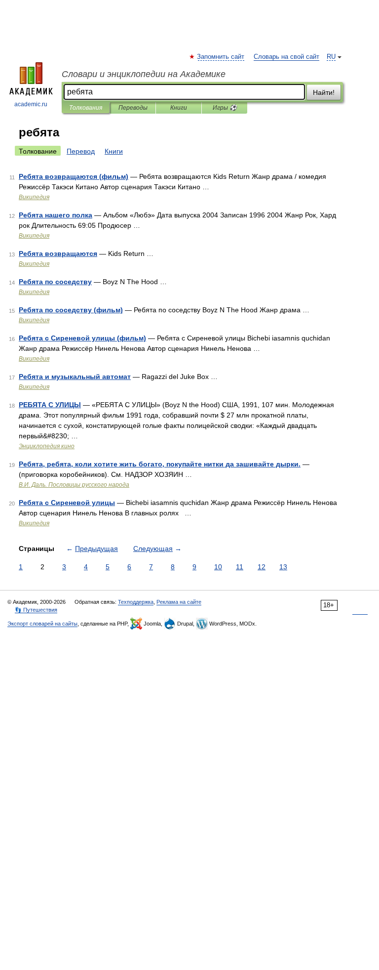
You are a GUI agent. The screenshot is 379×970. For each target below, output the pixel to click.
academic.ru (30, 104)
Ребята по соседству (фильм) (71, 310)
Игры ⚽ (225, 107)
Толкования (85, 107)
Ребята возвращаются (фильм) (73, 176)
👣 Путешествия (36, 610)
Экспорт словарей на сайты (42, 624)
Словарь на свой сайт (286, 56)
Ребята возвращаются (58, 253)
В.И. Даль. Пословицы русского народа (74, 484)
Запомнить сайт (221, 56)
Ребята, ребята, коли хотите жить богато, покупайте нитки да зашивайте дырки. (160, 464)
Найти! (324, 92)
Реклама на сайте (178, 602)
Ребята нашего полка (55, 215)
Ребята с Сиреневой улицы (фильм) (82, 338)
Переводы (133, 107)
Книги (178, 107)
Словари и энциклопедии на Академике (144, 74)
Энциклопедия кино (47, 446)
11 (239, 567)
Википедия (34, 197)
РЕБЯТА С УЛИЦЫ (50, 405)
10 (218, 567)
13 (283, 567)
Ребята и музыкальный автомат (75, 376)
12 (261, 567)
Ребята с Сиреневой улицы (67, 502)
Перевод (81, 151)
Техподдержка (135, 602)
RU (331, 56)
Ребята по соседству (55, 282)
